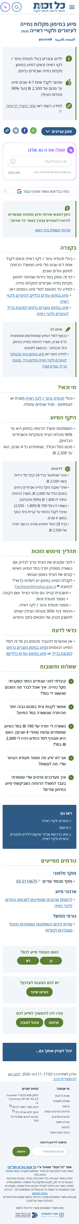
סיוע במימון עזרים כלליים (27, 653)
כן (51, 960)
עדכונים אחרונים (61, 1117)
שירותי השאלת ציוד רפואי (52, 230)
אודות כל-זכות (62, 1096)
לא (28, 960)
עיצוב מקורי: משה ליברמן (25, 1107)
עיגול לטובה (29, 1022)
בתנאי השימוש (39, 1193)
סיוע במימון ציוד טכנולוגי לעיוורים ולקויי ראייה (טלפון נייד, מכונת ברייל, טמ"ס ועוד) (38, 360)
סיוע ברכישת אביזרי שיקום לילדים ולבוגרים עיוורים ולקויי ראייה (39, 836)
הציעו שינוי (39, 992)
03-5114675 (26, 881)
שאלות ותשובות (61, 1101)
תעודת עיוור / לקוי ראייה (44, 398)
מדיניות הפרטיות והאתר (57, 1111)
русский (45, 39)
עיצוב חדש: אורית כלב (26, 1112)
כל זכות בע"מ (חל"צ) (22, 1167)
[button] (72, 7)
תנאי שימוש (14, 172)
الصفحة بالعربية (65, 39)
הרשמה (21, 1151)
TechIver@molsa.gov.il (35, 586)
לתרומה (65, 1127)
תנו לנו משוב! (63, 1122)
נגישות (63, 827)
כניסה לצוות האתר (60, 1132)
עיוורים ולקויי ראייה (55, 820)
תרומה (54, 1022)
